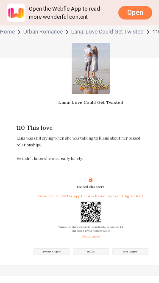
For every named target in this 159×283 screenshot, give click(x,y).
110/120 (91, 251)
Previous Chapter (51, 251)
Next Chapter (130, 251)
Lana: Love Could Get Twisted (107, 32)
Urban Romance (43, 32)
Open (135, 12)
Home (7, 32)
